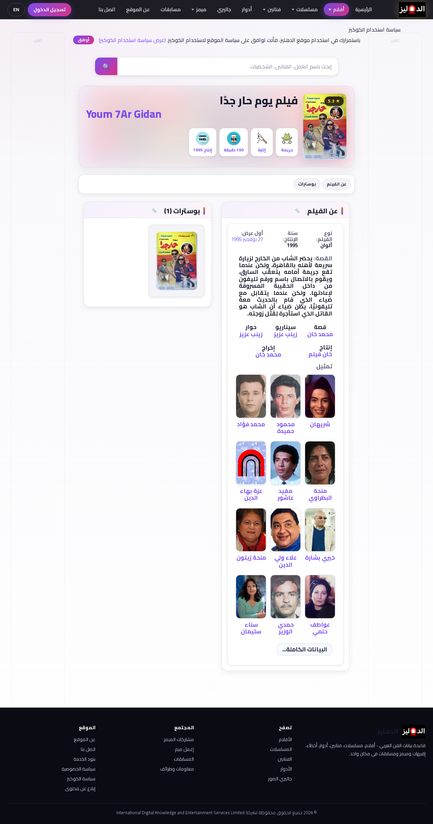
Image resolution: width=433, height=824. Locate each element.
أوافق (83, 40)
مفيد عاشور (286, 494)
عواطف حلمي (320, 628)
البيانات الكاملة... (304, 649)
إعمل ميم (184, 749)
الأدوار (286, 768)
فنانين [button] (274, 9)
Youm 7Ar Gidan (123, 114)
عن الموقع (138, 9)
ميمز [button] (201, 9)
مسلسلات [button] (307, 9)
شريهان (320, 424)
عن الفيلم (336, 184)
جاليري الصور (280, 778)
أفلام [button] (338, 9)
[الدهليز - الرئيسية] (412, 9)
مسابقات (171, 9)
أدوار (247, 9)
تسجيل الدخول (49, 9)
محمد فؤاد (251, 424)
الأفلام (285, 739)
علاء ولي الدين (285, 561)
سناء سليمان (251, 628)
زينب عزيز (285, 334)
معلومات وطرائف (176, 768)
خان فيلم (320, 354)
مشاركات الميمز (178, 739)
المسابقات (183, 759)
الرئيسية (363, 9)
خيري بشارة (320, 557)
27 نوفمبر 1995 (247, 239)
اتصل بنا (106, 9)
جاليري (224, 9)
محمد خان (320, 334)
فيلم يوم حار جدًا (259, 100)
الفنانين (285, 759)
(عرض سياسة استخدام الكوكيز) (132, 40)
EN (16, 9)
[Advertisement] (37, 147)
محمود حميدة (286, 427)
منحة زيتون (251, 557)
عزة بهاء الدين (251, 494)
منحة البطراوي (320, 494)
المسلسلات (281, 749)
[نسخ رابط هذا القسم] (297, 211)
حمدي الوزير (286, 628)
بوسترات (307, 184)
